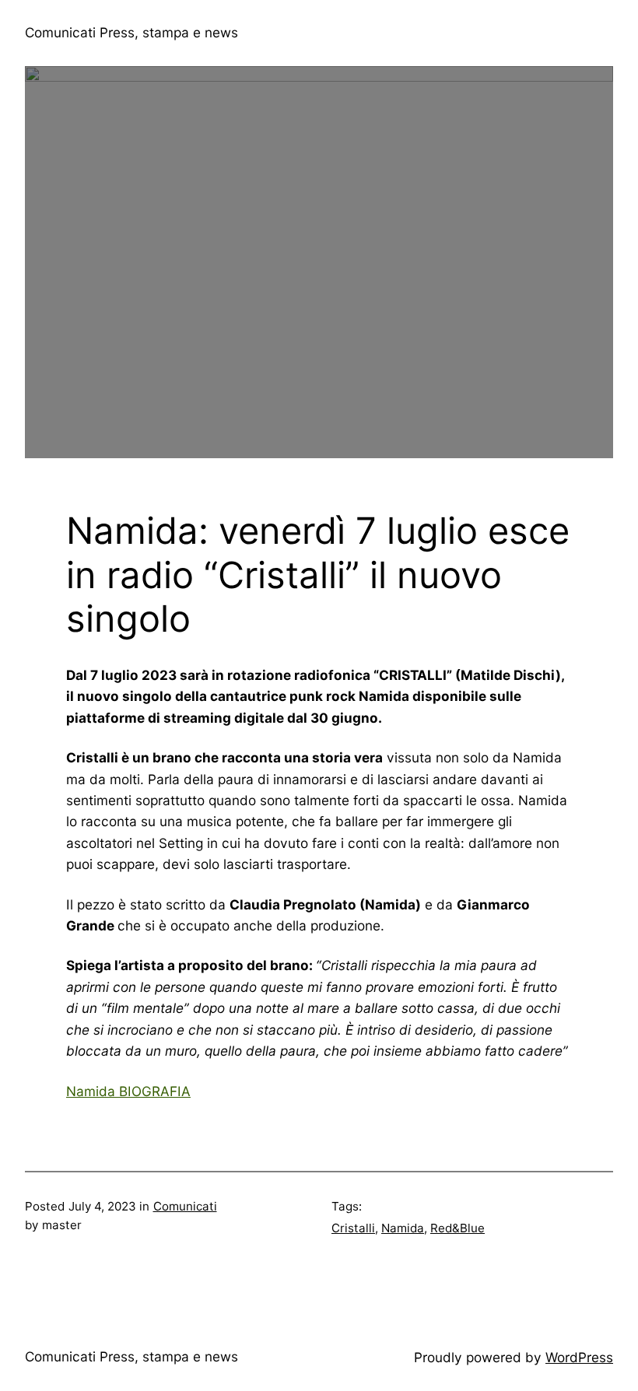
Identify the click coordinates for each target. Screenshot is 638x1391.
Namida (402, 1228)
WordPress (579, 1357)
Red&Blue (457, 1228)
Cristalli (353, 1228)
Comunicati (185, 1206)
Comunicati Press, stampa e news (131, 32)
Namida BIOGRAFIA (128, 1091)
